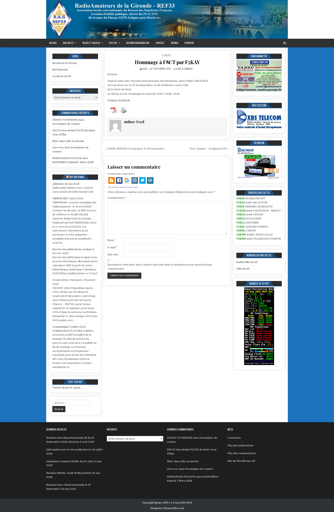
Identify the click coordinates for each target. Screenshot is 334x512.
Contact (160, 43)
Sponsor (189, 43)
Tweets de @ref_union (66, 387)
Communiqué (60, 326)
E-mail (112, 247)
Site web (112, 254)
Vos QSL (113, 43)
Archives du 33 (61, 76)
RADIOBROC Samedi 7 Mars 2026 (73, 162)
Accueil (53, 43)
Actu (167, 55)
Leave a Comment (184, 68)
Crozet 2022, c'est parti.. (67, 279)
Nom (111, 240)
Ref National (60, 69)
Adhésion (58, 183)
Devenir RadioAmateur (137, 43)
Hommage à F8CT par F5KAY (167, 62)
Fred (145, 68)
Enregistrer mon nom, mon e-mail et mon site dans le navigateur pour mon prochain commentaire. (159, 266)
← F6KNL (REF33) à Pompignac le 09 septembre (134, 148)
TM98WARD (60, 198)
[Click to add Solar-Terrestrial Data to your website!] (259, 364)
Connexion (234, 437)
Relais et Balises (91, 43)
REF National (76, 177)
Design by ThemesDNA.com (167, 508)
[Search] (284, 43)
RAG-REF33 (68, 43)
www (248, 202)
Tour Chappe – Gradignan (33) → (210, 148)
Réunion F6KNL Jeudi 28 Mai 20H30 (68, 473)
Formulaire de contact (66, 123)
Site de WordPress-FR (241, 461)
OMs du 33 (243, 268)
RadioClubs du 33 (247, 262)
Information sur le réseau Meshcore (68, 449)
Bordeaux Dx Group (64, 63)
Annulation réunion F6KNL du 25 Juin (69, 461)
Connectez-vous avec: (121, 173)
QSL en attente (75, 141)
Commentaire (116, 197)
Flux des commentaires (241, 453)
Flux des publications (240, 445)
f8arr (55, 141)
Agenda (174, 43)
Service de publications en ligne (72, 249)
